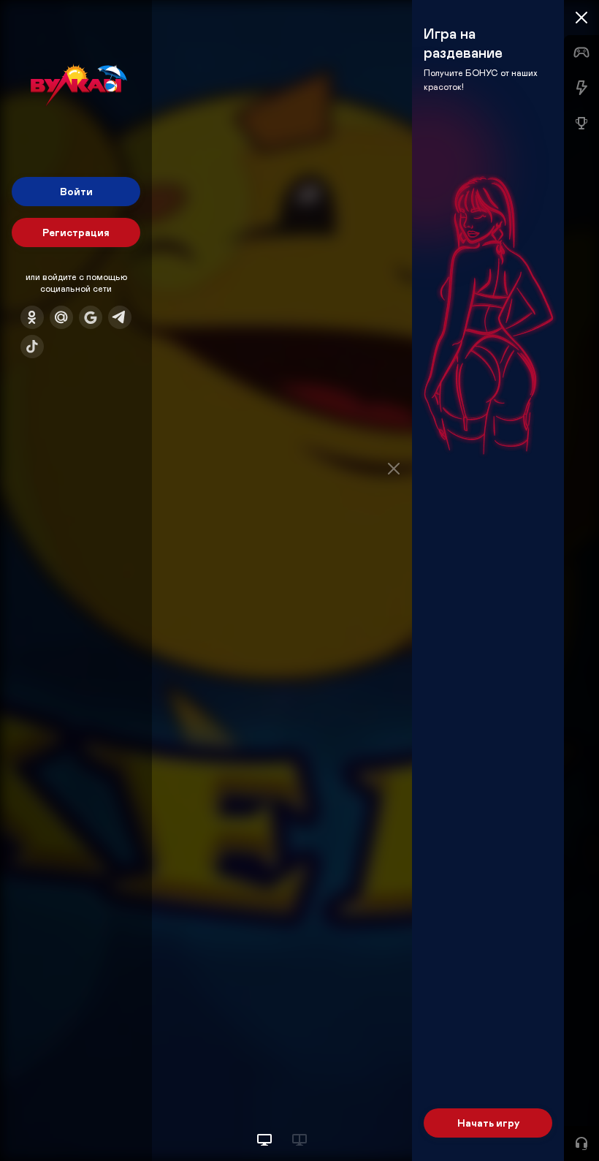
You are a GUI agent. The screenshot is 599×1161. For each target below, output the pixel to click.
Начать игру (488, 1123)
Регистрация (76, 232)
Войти (76, 191)
